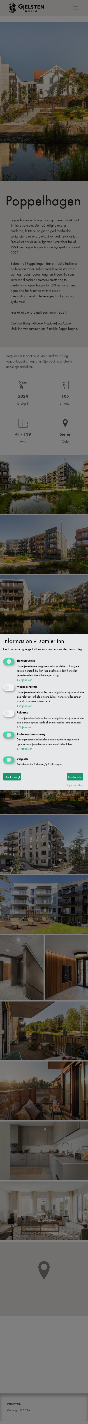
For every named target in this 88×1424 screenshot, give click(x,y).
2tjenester (24, 706)
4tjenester (24, 749)
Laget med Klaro (75, 785)
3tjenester (24, 727)
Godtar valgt (12, 777)
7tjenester (24, 680)
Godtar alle (75, 777)
